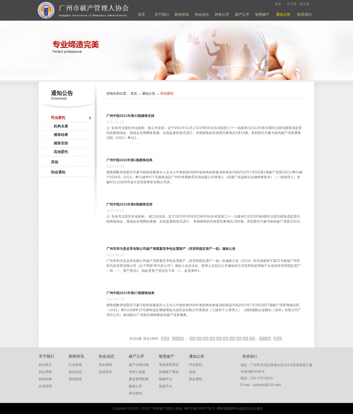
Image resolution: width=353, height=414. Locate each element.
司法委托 (166, 93)
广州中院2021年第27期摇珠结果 (130, 293)
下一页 (265, 339)
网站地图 (222, 408)
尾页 (277, 339)
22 (252, 339)
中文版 (292, 4)
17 (219, 339)
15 (206, 339)
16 (212, 339)
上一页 (178, 339)
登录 (278, 4)
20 (239, 339)
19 (232, 339)
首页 (141, 14)
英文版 (304, 4)
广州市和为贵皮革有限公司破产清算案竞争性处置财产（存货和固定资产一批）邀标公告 (171, 249)
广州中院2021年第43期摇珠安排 (130, 116)
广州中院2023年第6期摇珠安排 (129, 204)
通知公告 (148, 93)
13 (192, 339)
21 (245, 339)
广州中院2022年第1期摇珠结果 (129, 160)
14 (199, 339)
